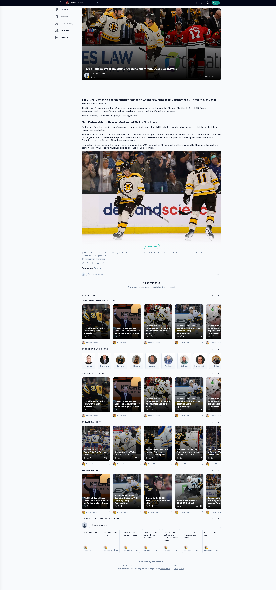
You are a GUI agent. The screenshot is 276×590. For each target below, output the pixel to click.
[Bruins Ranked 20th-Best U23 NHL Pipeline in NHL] (158, 491)
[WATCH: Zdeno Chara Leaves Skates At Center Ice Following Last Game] (127, 321)
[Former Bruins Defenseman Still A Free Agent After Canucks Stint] (158, 321)
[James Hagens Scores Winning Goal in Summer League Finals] (220, 491)
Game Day (101, 259)
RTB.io (176, 566)
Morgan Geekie (100, 256)
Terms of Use (165, 569)
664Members (89, 3)
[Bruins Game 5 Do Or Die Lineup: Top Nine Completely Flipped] (158, 443)
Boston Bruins (103, 253)
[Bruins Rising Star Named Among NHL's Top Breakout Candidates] (220, 321)
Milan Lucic (87, 256)
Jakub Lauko (192, 253)
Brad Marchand (205, 253)
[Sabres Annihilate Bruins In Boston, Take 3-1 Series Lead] (220, 443)
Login (215, 3)
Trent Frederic (135, 253)
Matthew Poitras (90, 253)
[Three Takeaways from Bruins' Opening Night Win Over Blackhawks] (151, 44)
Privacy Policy (179, 569)
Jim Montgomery (178, 253)
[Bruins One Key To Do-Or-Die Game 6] (127, 443)
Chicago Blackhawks (119, 253)
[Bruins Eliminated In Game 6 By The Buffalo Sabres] (96, 443)
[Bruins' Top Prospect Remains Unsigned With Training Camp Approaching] (189, 321)
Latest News (89, 259)
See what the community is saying (101, 519)
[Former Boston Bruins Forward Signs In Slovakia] (96, 321)
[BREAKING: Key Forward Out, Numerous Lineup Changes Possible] (189, 443)
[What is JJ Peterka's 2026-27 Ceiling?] (189, 491)
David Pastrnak (148, 253)
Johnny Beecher (163, 253)
